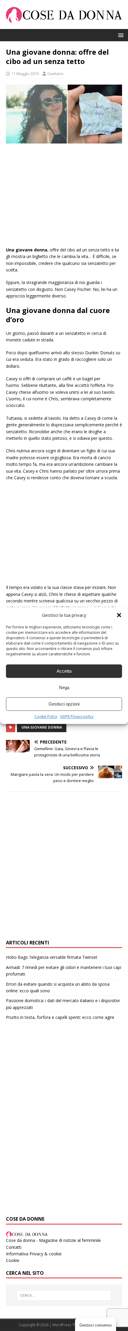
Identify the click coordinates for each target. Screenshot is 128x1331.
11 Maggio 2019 (25, 73)
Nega (64, 687)
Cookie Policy (46, 716)
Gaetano (55, 73)
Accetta (64, 671)
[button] (119, 615)
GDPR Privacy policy (76, 716)
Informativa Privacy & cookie (34, 1254)
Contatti (13, 1247)
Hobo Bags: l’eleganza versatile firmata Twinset (51, 957)
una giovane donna (41, 727)
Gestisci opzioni (64, 703)
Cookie (12, 1260)
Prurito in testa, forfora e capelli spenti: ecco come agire (60, 1017)
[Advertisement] (64, 198)
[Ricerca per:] (64, 1295)
